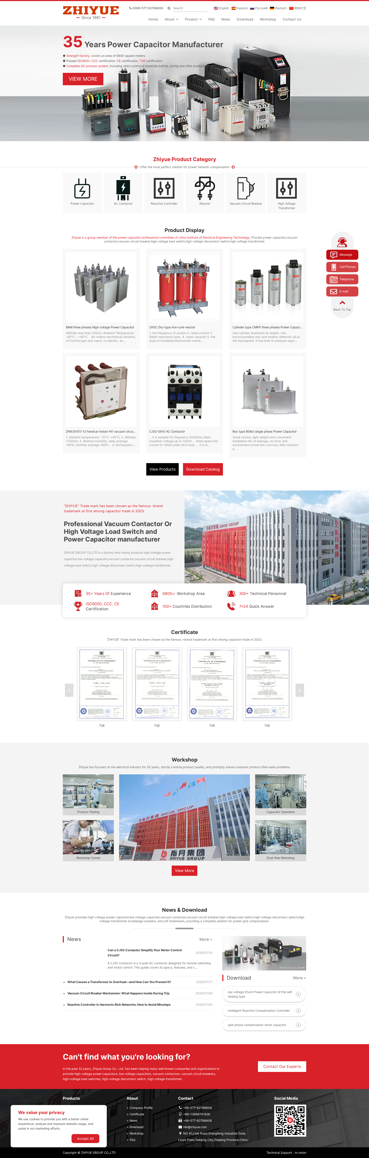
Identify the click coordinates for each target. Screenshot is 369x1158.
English (223, 8)
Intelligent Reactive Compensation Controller (259, 1010)
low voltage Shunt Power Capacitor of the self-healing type (260, 994)
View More (83, 79)
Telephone (346, 279)
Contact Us (292, 19)
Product (191, 19)
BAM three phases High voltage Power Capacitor (100, 327)
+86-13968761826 (196, 1114)
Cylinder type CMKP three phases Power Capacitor (268, 327)
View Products (162, 469)
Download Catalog (203, 469)
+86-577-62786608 (197, 1108)
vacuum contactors (166, 1074)
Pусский (260, 8)
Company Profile (141, 1108)
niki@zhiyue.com (195, 1127)
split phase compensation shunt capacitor (257, 1025)
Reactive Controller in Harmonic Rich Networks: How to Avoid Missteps (119, 1004)
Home (153, 19)
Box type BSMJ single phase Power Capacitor (265, 431)
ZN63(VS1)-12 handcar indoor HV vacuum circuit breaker (106, 431)
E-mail (343, 291)
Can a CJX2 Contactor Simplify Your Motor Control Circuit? (145, 952)
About (169, 19)
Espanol (241, 8)
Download (245, 19)
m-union (300, 1152)
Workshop (268, 19)
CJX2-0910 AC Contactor (167, 431)
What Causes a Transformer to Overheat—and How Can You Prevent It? (119, 982)
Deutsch (280, 8)
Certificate (137, 1114)
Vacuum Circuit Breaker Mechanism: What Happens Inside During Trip (118, 993)
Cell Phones (347, 267)
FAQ (211, 19)
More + (205, 939)
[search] (169, 8)
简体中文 (299, 8)
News (225, 19)
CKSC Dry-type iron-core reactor (172, 327)
